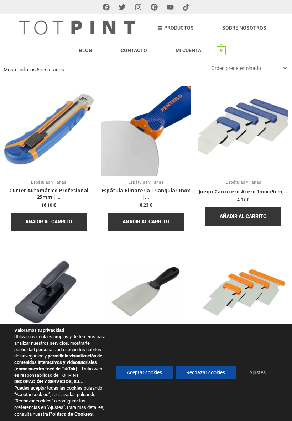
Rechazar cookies (205, 372)
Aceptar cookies (144, 372)
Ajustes (257, 372)
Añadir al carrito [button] (48, 221)
